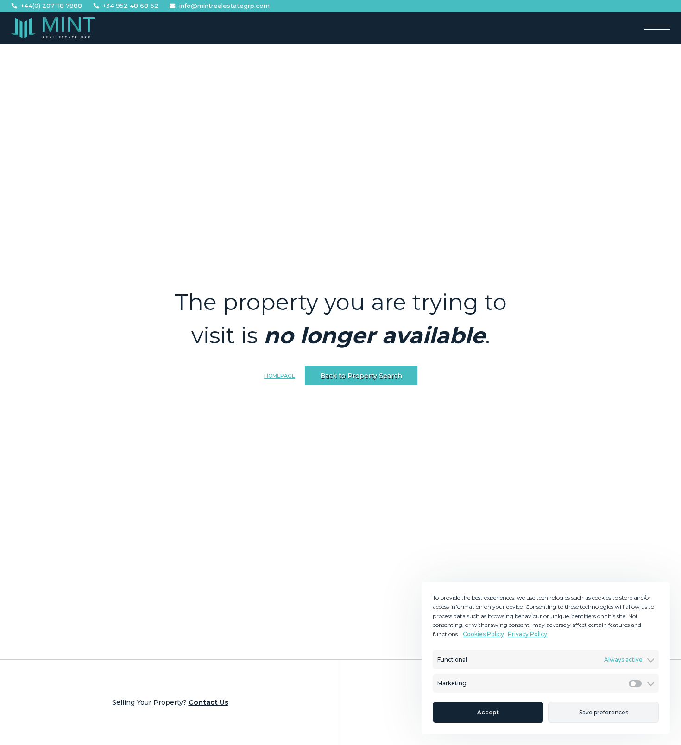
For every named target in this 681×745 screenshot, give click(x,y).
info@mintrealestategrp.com (224, 6)
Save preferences (603, 712)
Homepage (279, 375)
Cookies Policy (483, 634)
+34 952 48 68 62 (130, 6)
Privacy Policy (527, 634)
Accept (488, 712)
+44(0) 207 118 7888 (51, 6)
